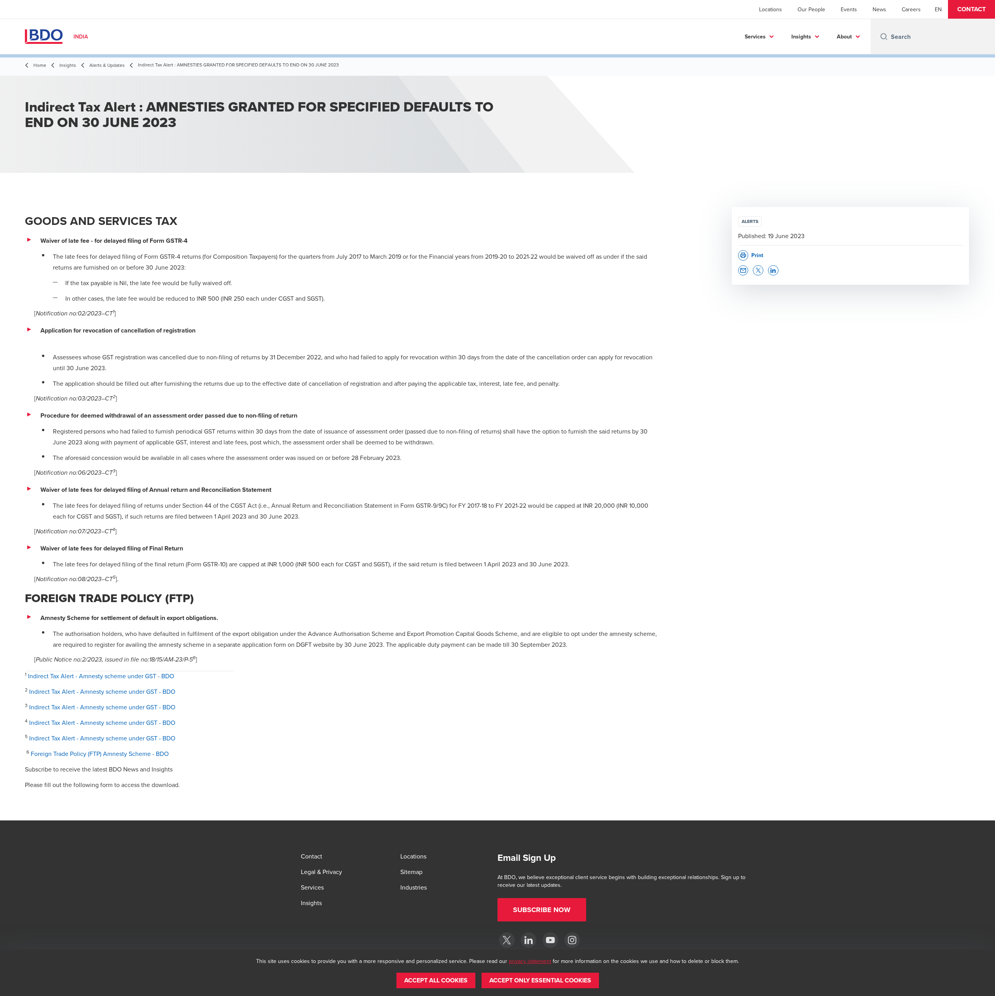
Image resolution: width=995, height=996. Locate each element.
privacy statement (530, 961)
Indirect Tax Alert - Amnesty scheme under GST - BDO (101, 676)
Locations (770, 9)
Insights (801, 36)
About (844, 36)
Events (849, 9)
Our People (811, 9)
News (879, 9)
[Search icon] (884, 36)
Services (755, 36)
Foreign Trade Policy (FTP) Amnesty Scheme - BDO (100, 753)
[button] (971, 9)
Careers (911, 9)
